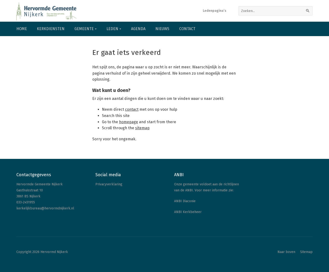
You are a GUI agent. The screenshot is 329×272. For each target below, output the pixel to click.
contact (131, 109)
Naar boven (286, 252)
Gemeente (84, 28)
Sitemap (306, 252)
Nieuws (162, 28)
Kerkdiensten (51, 28)
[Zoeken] (308, 11)
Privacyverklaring (108, 184)
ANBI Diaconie (185, 201)
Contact (187, 28)
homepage (128, 122)
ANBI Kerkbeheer (188, 212)
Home (21, 28)
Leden (112, 28)
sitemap (142, 128)
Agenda (138, 28)
